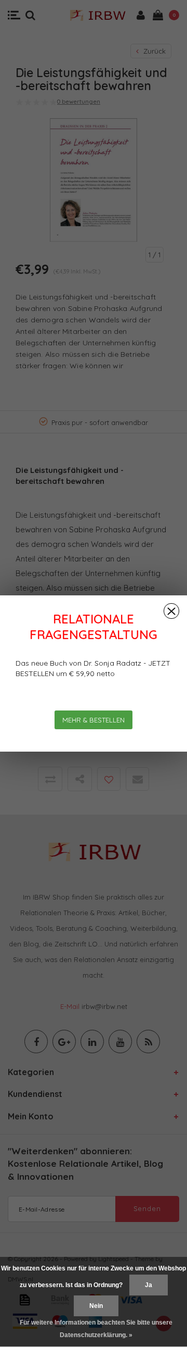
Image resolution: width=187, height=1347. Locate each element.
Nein (96, 1305)
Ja (148, 1285)
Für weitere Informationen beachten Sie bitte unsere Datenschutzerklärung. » (96, 1329)
